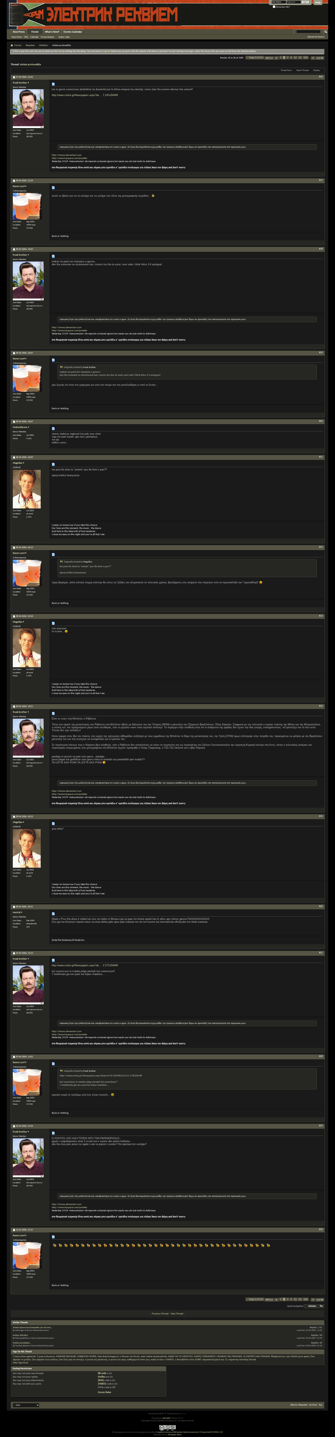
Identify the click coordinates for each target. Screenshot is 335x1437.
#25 (321, 816)
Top (321, 1306)
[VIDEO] (102, 1384)
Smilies (101, 1377)
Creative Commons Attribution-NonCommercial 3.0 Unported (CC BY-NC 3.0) (189, 1432)
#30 (321, 1229)
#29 (321, 1126)
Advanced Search (315, 37)
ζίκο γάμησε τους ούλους (45, 1359)
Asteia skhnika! (20, 1335)
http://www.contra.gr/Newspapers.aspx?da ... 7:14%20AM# (85, 95)
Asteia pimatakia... (22, 1343)
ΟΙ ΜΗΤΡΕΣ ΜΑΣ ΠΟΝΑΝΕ (256, 1356)
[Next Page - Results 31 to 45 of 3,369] (313, 58)
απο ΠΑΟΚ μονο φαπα (297, 1356)
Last (318, 58)
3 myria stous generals (24, 1356)
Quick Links (64, 37)
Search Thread (302, 70)
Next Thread (177, 1313)
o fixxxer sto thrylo (130, 1356)
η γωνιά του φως (117, 1359)
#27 (321, 953)
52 (300, 57)
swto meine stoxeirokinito (154, 1356)
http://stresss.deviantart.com (66, 155)
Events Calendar (73, 32)
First (270, 58)
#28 (321, 1056)
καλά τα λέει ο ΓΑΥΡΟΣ (162, 1359)
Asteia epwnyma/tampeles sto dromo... (33, 1327)
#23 (321, 616)
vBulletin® (166, 1418)
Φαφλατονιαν (278, 1356)
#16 (321, 77)
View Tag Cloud (20, 1362)
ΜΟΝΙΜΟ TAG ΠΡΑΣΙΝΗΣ (229, 1356)
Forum (35, 32)
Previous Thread (160, 1313)
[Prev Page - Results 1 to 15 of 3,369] (276, 58)
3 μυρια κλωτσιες (46, 1356)
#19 (321, 352)
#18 (321, 249)
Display (316, 70)
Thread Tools (286, 70)
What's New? (52, 32)
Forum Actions (47, 37)
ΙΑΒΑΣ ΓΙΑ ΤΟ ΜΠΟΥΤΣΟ (180, 1356)
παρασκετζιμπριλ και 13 (214, 1359)
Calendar (34, 37)
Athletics (43, 45)
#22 (321, 547)
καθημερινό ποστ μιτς (138, 1359)
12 (295, 57)
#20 (321, 421)
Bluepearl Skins (174, 1435)
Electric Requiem (298, 1405)
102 (306, 57)
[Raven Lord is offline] (27, 206)
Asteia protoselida (30, 64)
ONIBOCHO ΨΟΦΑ (87, 1356)
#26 (321, 906)
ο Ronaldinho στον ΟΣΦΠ (188, 1359)
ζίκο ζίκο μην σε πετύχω (71, 1359)
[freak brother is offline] (28, 108)
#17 (321, 180)
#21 (321, 457)
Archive (313, 1405)
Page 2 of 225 (256, 57)
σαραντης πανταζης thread (242, 1359)
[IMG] (101, 1380)
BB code (102, 1373)
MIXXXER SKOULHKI (66, 1356)
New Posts (19, 32)
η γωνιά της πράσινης (96, 1359)
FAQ (26, 37)
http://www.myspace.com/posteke (69, 158)
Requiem (30, 45)
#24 (321, 706)
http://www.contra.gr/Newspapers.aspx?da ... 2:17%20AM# (85, 965)
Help (317, 2)
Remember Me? (282, 7)
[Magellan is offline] (27, 489)
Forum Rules (104, 1392)
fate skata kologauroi (108, 1356)
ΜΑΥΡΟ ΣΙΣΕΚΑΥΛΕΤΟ (205, 1356)
